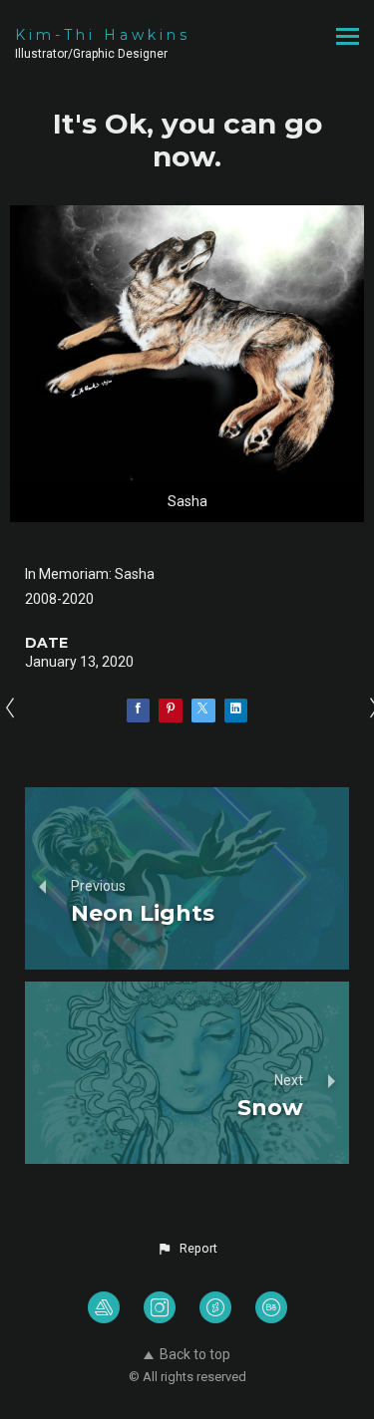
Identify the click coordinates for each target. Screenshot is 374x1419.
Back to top (195, 1354)
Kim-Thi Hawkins (102, 35)
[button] (186, 1249)
